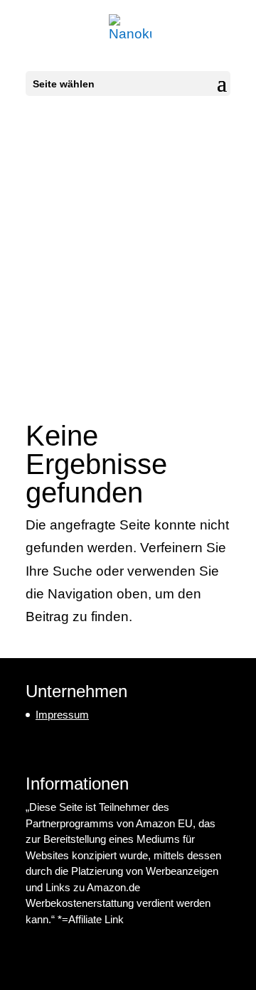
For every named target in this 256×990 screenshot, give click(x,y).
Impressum (62, 715)
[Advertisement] (128, 245)
